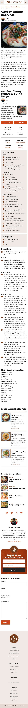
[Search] (26, 2)
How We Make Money (14, 656)
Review (21, 122)
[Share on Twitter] (16, 513)
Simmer (20, 147)
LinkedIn (14, 659)
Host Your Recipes (14, 666)
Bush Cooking (14, 2)
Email (3, 588)
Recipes (8, 6)
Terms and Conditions (14, 682)
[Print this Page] (21, 513)
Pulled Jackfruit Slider (15, 496)
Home (2, 6)
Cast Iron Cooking (15, 6)
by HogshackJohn (15, 428)
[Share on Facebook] (7, 513)
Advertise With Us (14, 669)
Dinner (8, 142)
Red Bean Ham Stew (17, 488)
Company (14, 647)
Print (8, 122)
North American (20, 142)
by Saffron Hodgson (15, 445)
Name (3, 581)
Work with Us (14, 664)
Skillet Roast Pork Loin (16, 480)
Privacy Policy (14, 679)
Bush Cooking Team (14, 653)
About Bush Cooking (14, 650)
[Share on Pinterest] (11, 513)
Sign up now (14, 570)
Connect (14, 687)
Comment (5, 601)
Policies (14, 677)
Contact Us (14, 672)
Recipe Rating (5, 595)
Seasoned (7, 147)
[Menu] (2, 2)
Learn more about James (14, 541)
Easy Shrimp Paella (17, 505)
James (7, 18)
